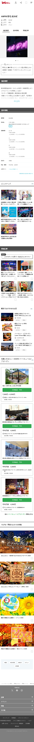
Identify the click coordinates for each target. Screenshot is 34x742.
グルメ (27, 662)
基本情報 (4, 110)
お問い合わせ (5, 723)
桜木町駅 (13, 662)
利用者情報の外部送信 (5, 720)
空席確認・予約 (17, 390)
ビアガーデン (21, 514)
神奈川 (20, 662)
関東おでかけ (17, 683)
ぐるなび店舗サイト (13, 169)
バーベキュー (12, 514)
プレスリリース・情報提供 (17, 723)
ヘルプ (29, 720)
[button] (15, 60)
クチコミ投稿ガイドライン (19, 720)
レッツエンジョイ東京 (7, 683)
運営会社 (17, 726)
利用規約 (14, 717)
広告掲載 (28, 723)
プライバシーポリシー (23, 717)
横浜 (6, 662)
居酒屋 (17, 666)
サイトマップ (6, 717)
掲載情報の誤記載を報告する (26, 173)
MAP (10, 126)
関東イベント (25, 683)
